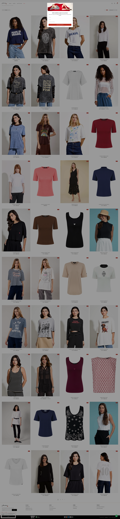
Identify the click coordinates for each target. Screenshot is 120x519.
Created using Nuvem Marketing (60, 26)
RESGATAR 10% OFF (60, 24)
